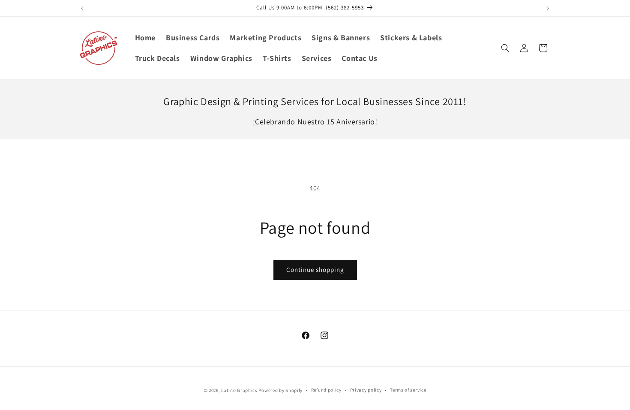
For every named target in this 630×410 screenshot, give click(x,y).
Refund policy (326, 390)
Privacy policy (366, 390)
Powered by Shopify (280, 390)
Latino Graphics (239, 390)
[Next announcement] (547, 8)
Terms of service (408, 390)
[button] (505, 48)
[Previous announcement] (82, 8)
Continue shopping (315, 269)
